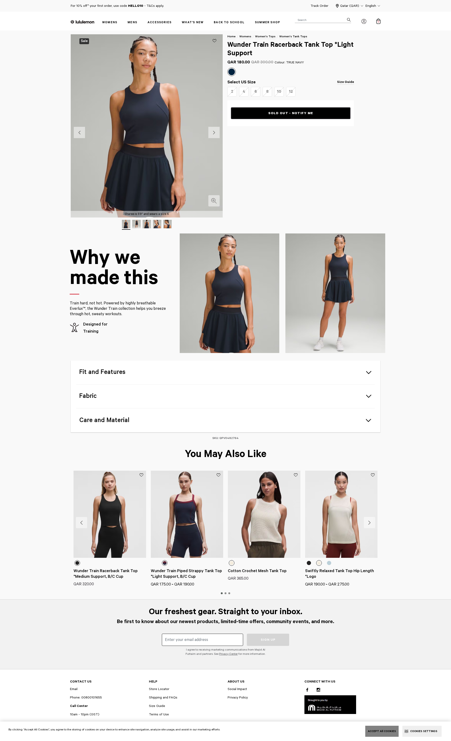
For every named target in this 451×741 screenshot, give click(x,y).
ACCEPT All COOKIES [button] (382, 731)
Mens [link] (132, 22)
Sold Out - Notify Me (290, 113)
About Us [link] (236, 681)
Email (74, 689)
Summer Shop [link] (267, 22)
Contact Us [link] (81, 681)
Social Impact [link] (237, 689)
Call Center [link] (79, 706)
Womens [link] (109, 22)
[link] (330, 704)
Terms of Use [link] (159, 714)
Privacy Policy (238, 697)
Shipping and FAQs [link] (163, 697)
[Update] (214, 40)
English (370, 6)
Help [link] (153, 681)
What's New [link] (192, 22)
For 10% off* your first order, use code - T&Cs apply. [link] (117, 6)
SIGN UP (268, 640)
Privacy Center (228, 654)
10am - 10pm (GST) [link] (84, 714)
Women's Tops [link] (265, 36)
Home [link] (231, 36)
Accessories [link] (159, 22)
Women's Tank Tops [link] (293, 36)
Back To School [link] (229, 22)
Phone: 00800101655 (86, 697)
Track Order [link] (319, 6)
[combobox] (323, 19)
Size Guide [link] (345, 82)
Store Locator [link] (159, 689)
